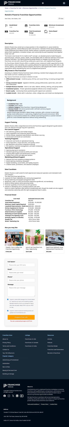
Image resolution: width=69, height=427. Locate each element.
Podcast (50, 342)
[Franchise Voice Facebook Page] (5, 396)
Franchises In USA (30, 339)
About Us (5, 339)
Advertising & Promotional (10, 360)
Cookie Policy (53, 404)
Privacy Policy (7, 342)
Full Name (11, 262)
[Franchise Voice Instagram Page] (9, 397)
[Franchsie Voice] (14, 3)
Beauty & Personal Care (10, 370)
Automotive (6, 363)
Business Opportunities (30, 8)
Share (61, 18)
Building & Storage (8, 374)
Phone (10, 277)
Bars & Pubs (6, 367)
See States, (14, 18)
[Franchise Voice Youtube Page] (21, 398)
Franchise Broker (53, 346)
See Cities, (8, 18)
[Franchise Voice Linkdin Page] (17, 396)
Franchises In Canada (31, 342)
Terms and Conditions (9, 346)
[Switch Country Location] (43, 3)
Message (10, 284)
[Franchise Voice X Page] (13, 396)
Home (6, 8)
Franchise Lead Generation (56, 349)
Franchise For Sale (15, 8)
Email (10, 269)
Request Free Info (21, 317)
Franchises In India (31, 346)
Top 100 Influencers (8, 353)
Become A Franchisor (54, 353)
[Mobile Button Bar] (62, 3)
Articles (50, 339)
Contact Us (6, 349)
